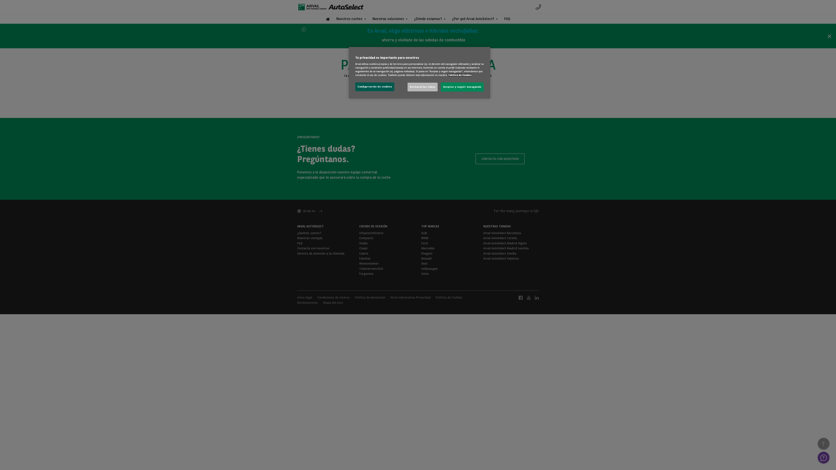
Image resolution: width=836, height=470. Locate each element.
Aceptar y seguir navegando (462, 86)
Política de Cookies (460, 75)
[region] (419, 73)
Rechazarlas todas (422, 86)
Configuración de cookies (374, 86)
